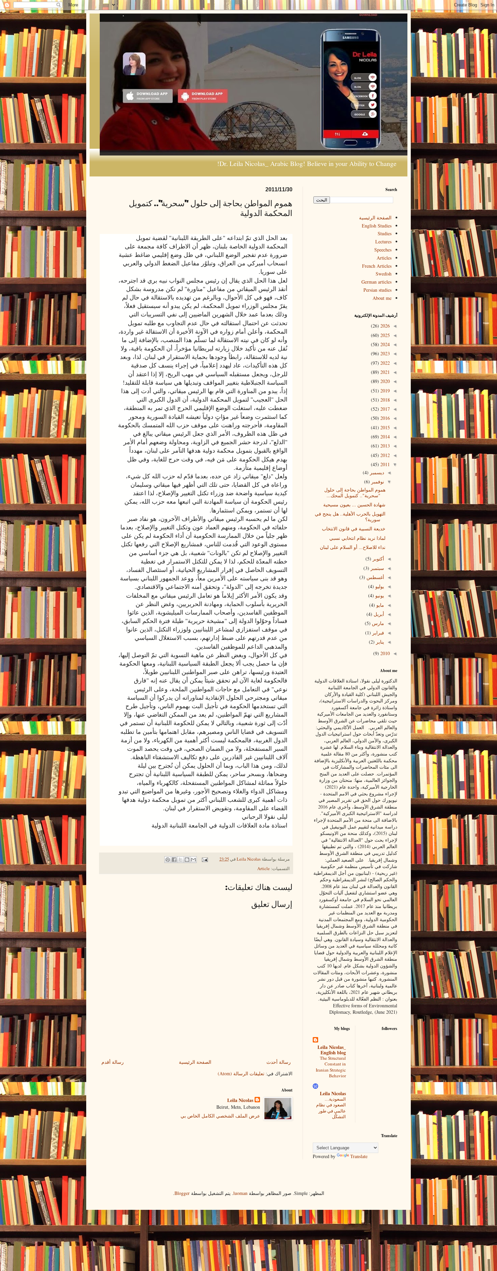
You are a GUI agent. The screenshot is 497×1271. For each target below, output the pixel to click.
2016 (384, 418)
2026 (384, 325)
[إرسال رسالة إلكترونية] (205, 859)
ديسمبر (376, 472)
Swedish (384, 273)
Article (263, 868)
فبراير (377, 632)
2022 (384, 363)
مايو (379, 605)
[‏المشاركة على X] (180, 859)
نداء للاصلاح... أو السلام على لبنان (352, 547)
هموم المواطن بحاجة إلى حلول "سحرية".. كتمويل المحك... (354, 492)
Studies (385, 233)
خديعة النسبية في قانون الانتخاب (353, 528)
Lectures (383, 241)
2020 (384, 381)
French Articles (377, 266)
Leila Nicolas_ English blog (331, 1050)
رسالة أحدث (278, 1062)
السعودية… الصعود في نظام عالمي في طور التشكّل (331, 1108)
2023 (384, 353)
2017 (384, 409)
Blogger (182, 1193)
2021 (384, 372)
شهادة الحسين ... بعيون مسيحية (354, 504)
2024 (384, 344)
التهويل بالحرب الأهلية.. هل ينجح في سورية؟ (350, 516)
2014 (384, 436)
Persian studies (377, 290)
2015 (384, 427)
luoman (240, 1193)
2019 (384, 390)
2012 (384, 455)
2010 (384, 653)
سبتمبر (376, 568)
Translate (359, 1156)
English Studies (377, 225)
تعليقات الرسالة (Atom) (241, 1073)
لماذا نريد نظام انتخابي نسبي (357, 538)
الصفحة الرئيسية (195, 1062)
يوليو (379, 586)
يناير (379, 642)
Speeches (383, 249)
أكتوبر (377, 558)
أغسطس (374, 577)
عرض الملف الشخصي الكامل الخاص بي (220, 1115)
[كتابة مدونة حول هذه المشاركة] (187, 859)
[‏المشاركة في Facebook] (174, 859)
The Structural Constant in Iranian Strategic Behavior (331, 1067)
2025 (384, 335)
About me (382, 298)
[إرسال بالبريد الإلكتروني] (193, 859)
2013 (384, 445)
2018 (384, 400)
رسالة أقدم (112, 1062)
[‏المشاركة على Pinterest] (167, 859)
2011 (384, 464)
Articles (384, 258)
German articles (376, 282)
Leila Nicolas (240, 1100)
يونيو (379, 595)
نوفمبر (377, 481)
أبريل (378, 614)
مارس (377, 623)
